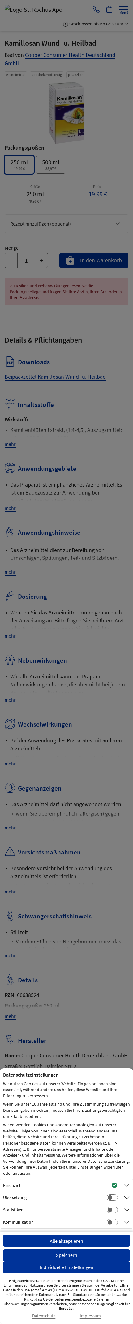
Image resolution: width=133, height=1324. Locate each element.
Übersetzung (15, 1197)
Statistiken (13, 1209)
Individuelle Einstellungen (66, 1267)
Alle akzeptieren (66, 1241)
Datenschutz (43, 1315)
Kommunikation (18, 1222)
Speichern (66, 1255)
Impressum (90, 1315)
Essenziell (12, 1185)
